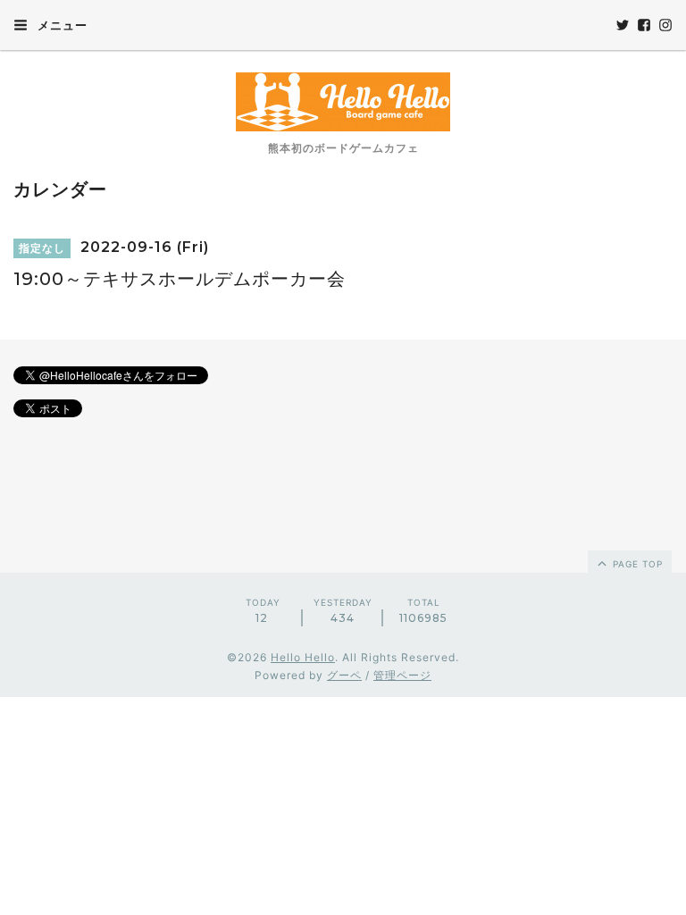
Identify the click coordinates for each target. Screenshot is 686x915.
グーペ (344, 675)
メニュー (61, 25)
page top (636, 563)
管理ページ (402, 675)
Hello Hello (303, 657)
